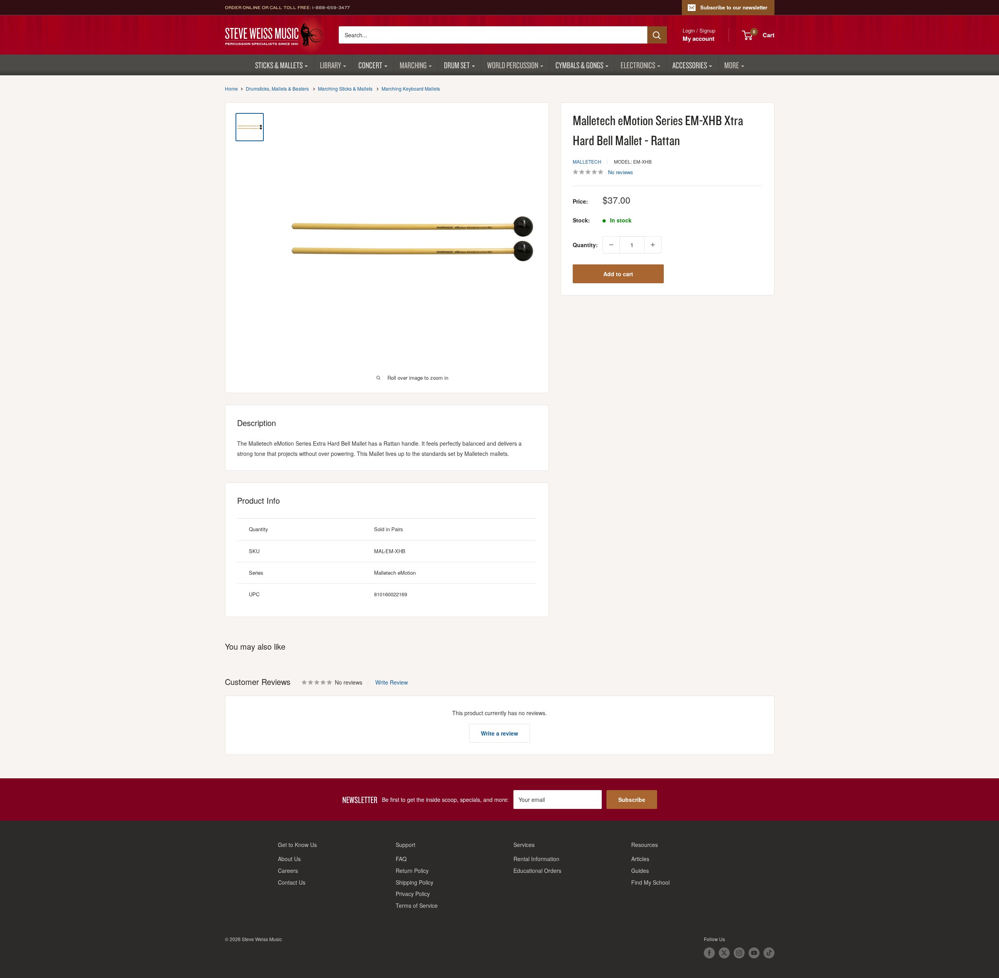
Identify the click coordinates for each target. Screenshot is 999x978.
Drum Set (457, 65)
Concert (370, 65)
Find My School (650, 882)
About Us (289, 859)
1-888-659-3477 (331, 7)
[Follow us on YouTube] (754, 952)
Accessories (689, 65)
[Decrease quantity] (611, 245)
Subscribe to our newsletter (733, 7)
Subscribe (631, 799)
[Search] (657, 35)
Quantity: (585, 245)
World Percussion (512, 65)
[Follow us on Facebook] (709, 952)
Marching (413, 65)
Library (330, 65)
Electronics (638, 65)
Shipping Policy (414, 882)
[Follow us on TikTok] (768, 952)
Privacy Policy (413, 894)
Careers (288, 870)
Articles (640, 859)
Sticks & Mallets (279, 65)
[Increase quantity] (653, 245)
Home (231, 88)
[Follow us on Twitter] (724, 952)
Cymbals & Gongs (579, 65)
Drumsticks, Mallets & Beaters (277, 88)
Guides (640, 870)
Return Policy (412, 870)
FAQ (401, 859)
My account (698, 38)
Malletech (587, 161)
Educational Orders (537, 870)
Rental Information (536, 859)
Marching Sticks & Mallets (345, 88)
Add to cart (618, 274)
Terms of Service (417, 905)
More (731, 65)
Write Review (391, 682)
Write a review (499, 733)
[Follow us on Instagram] (739, 952)
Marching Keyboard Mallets (411, 88)
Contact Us (291, 882)
